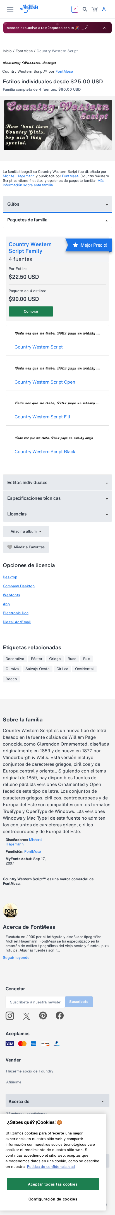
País (86, 659)
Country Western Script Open (45, 382)
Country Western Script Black (45, 451)
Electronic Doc (15, 613)
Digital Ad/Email (17, 622)
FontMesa (24, 51)
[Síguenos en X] (28, 1016)
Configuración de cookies (53, 1199)
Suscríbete (78, 1001)
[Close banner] (104, 28)
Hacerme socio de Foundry (29, 1071)
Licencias (17, 513)
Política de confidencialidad (51, 1166)
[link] (95, 9)
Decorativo (15, 659)
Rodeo (11, 679)
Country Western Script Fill (42, 416)
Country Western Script (39, 346)
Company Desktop (19, 586)
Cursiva (12, 669)
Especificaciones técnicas (34, 498)
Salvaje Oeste (37, 669)
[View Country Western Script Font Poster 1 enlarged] (58, 127)
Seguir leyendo (16, 957)
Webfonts (11, 595)
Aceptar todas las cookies (53, 1184)
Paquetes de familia (27, 219)
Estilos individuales (27, 482)
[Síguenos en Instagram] (12, 1016)
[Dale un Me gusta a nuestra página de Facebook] (62, 1016)
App (6, 604)
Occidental (84, 669)
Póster (36, 659)
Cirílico (62, 669)
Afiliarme (13, 1082)
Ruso (72, 659)
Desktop (10, 577)
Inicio (7, 51)
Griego (55, 659)
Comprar (31, 311)
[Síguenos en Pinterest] (45, 1016)
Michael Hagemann (19, 176)
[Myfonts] (29, 11)
